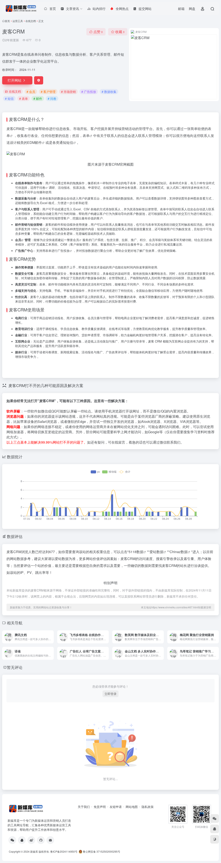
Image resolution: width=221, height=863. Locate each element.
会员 (18, 240)
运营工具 (18, 21)
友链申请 (116, 806)
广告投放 (63, 250)
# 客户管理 (48, 91)
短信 (69, 142)
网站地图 (132, 806)
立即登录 (110, 694)
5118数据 (136, 551)
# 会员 (31, 91)
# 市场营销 (68, 91)
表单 (86, 135)
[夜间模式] (214, 839)
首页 (7, 21)
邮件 (38, 142)
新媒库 (34, 851)
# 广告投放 (88, 91)
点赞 (98, 31)
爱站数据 (156, 551)
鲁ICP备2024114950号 (63, 851)
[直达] (51, 636)
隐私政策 (148, 806)
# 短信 (9, 98)
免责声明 (100, 806)
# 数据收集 (109, 91)
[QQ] (22, 840)
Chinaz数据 (179, 551)
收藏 (120, 31)
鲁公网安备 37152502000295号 (101, 851)
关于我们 (84, 806)
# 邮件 (37, 98)
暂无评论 (14, 667)
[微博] (31, 840)
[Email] (50, 840)
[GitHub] (41, 840)
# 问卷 (52, 98)
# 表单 (23, 98)
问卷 (42, 187)
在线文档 (30, 21)
